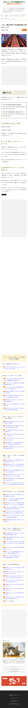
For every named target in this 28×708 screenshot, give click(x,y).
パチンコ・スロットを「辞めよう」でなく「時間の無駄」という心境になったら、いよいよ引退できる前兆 (13, 543)
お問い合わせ (14, 701)
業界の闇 (23, 15)
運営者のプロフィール (14, 695)
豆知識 (2, 18)
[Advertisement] (14, 75)
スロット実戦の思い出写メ (14, 669)
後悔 (11, 15)
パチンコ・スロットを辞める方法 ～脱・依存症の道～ (14, 3)
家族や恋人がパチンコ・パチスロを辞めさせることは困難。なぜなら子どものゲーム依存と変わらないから (13, 466)
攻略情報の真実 (17, 15)
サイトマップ (14, 698)
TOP (2, 15)
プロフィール (14, 666)
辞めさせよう (7, 18)
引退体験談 (6, 15)
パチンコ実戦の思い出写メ (14, 671)
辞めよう (13, 18)
